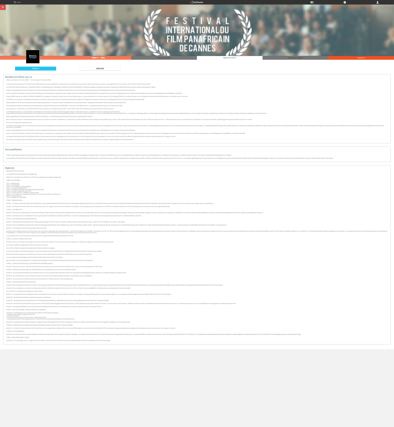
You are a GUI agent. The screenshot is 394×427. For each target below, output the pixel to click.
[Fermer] (3, 7)
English (100, 69)
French (35, 69)
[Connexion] (378, 2)
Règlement (9, 168)
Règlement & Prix (229, 58)
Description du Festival (18, 77)
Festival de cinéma (164, 58)
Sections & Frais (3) (295, 58)
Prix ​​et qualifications (13, 149)
